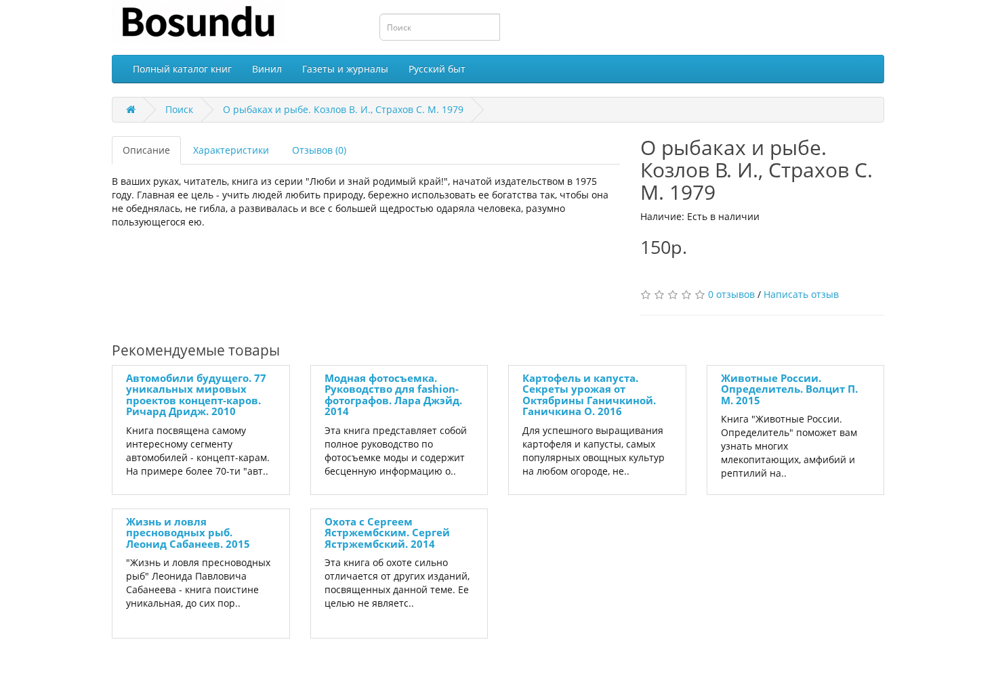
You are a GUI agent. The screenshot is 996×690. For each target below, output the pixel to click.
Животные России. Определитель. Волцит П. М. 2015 (789, 389)
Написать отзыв (801, 294)
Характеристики (231, 150)
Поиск (179, 109)
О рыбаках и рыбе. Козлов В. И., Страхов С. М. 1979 (343, 109)
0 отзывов (731, 294)
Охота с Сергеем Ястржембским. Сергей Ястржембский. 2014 (387, 533)
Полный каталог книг (182, 68)
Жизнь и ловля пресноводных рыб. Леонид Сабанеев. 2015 (188, 533)
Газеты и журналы (345, 68)
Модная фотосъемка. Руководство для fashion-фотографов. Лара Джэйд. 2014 (393, 394)
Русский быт (437, 68)
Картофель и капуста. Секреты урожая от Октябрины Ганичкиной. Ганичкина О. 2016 (589, 394)
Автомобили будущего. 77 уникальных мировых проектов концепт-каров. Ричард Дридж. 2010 (196, 394)
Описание (146, 150)
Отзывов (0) (319, 150)
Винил (267, 68)
